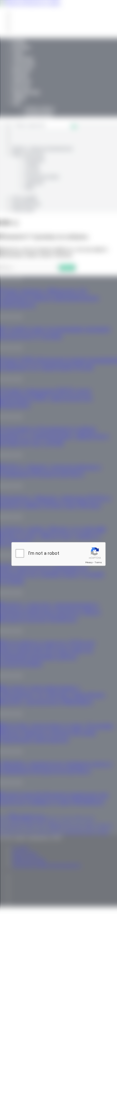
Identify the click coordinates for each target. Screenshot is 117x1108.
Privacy (89, 562)
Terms (98, 562)
